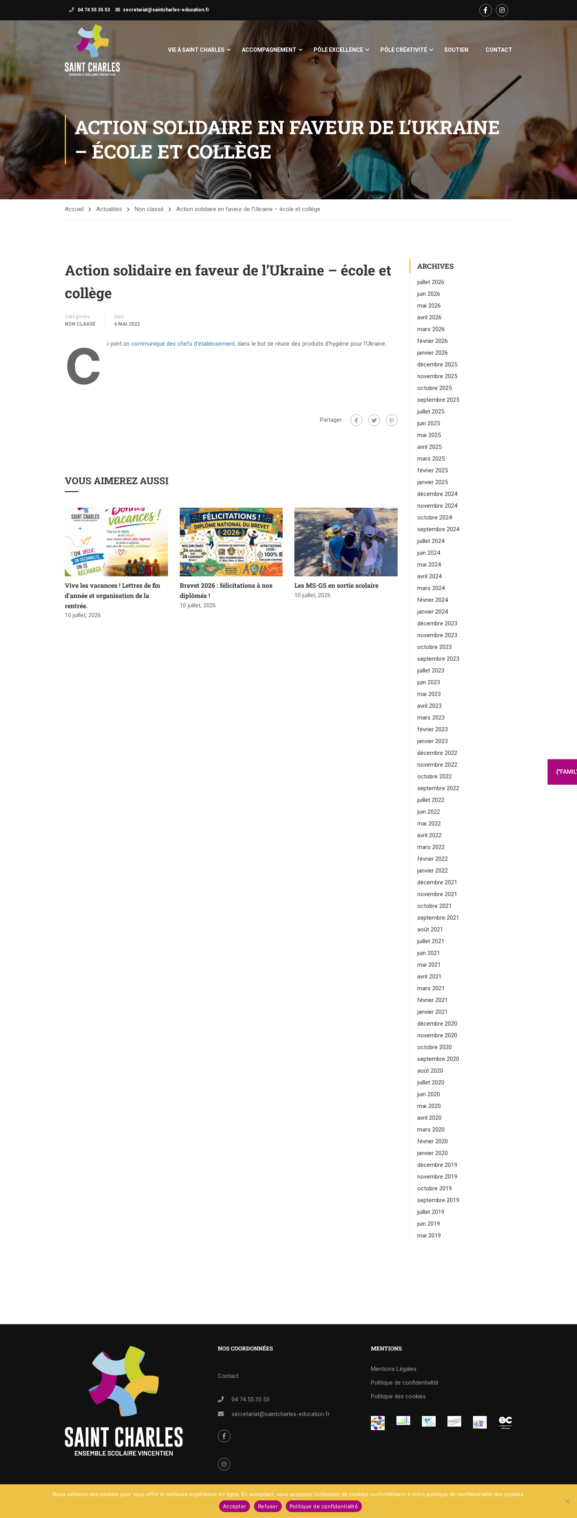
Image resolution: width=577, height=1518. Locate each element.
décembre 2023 (437, 623)
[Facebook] (356, 420)
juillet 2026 (430, 282)
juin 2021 (428, 953)
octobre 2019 (434, 1188)
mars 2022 (431, 847)
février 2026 (432, 340)
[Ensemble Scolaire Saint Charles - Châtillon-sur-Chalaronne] (92, 50)
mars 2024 (431, 588)
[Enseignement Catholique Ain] (403, 1421)
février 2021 (432, 1000)
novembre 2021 (437, 894)
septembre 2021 (438, 917)
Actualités (109, 209)
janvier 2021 (432, 1011)
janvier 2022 (432, 870)
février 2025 (432, 470)
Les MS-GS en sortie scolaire (336, 585)
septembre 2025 (438, 399)
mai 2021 (429, 964)
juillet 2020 (430, 1082)
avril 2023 (429, 705)
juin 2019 (428, 1223)
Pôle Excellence (338, 50)
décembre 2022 (437, 752)
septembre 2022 (438, 788)
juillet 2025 (430, 411)
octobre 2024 (434, 517)
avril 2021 (429, 976)
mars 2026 (431, 329)
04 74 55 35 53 (93, 10)
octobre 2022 (434, 776)
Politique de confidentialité (404, 1382)
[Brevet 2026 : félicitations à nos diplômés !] (231, 541)
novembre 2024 (437, 505)
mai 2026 (429, 305)
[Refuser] (567, 1501)
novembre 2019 (437, 1176)
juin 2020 (428, 1094)
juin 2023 (428, 682)
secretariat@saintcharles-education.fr (166, 10)
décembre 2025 (437, 364)
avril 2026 (429, 317)
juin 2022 (428, 811)
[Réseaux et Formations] (378, 1423)
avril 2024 (429, 576)
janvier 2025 (432, 482)
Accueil (74, 209)
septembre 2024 (438, 529)
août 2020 (430, 1070)
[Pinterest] (392, 420)
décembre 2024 (437, 493)
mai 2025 (429, 435)
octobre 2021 (434, 905)
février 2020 (432, 1141)
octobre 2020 (434, 1047)
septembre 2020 (438, 1058)
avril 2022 (429, 835)
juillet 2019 (430, 1211)
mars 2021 (431, 988)
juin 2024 (428, 552)
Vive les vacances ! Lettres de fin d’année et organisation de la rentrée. (112, 595)
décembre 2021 (437, 882)
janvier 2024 (432, 611)
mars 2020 (431, 1129)
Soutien (456, 50)
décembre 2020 (437, 1023)
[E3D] (480, 1422)
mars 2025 (431, 458)
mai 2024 (429, 564)
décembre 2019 (437, 1164)
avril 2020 (429, 1117)
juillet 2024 (430, 541)
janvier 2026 (432, 352)
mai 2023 (429, 694)
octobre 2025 (434, 388)
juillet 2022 (430, 800)
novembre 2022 (437, 764)
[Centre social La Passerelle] (454, 1421)
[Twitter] (374, 420)
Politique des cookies (398, 1396)
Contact (499, 50)
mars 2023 (431, 717)
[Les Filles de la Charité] (429, 1421)
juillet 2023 (430, 670)
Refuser (268, 1506)
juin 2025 (428, 423)
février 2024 (432, 599)
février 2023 (432, 729)
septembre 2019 (438, 1200)
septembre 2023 (438, 658)
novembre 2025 (437, 376)
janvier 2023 (432, 741)
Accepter (234, 1506)
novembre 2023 (437, 635)
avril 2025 (429, 446)
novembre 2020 (437, 1035)
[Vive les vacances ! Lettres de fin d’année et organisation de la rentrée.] (116, 541)
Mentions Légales (393, 1368)
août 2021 (430, 929)
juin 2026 (428, 293)
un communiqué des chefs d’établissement (179, 343)
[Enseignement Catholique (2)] (505, 1423)
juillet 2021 (430, 941)
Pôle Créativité (403, 50)
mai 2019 (429, 1235)
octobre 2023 (434, 647)
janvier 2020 (432, 1153)
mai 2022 (429, 823)
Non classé (149, 209)
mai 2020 (429, 1106)
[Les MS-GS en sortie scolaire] (346, 541)
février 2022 (432, 858)
